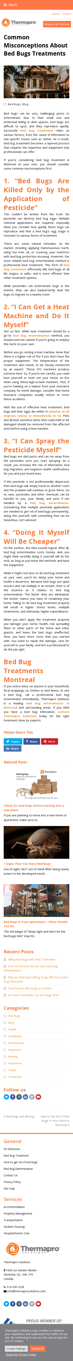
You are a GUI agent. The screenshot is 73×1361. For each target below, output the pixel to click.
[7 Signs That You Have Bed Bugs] (36, 842)
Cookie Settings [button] (16, 1348)
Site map (9, 1188)
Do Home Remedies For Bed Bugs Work (33, 995)
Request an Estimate (57, 24)
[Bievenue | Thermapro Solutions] (33, 1258)
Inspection (14, 1050)
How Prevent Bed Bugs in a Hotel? (29, 988)
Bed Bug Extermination (18, 1169)
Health (12, 1029)
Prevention (15, 1063)
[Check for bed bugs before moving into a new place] (36, 784)
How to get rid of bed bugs (21, 1162)
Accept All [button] (37, 1348)
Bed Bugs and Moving (20, 1116)
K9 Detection (12, 1149)
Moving (13, 1056)
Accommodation (14, 1207)
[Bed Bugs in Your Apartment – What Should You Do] (36, 900)
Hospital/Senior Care (17, 1233)
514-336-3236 (15, 1287)
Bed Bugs (14, 104)
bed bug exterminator (49, 503)
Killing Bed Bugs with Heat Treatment (31, 959)
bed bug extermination (31, 335)
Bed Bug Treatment (16, 1155)
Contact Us (11, 1175)
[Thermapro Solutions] (19, 22)
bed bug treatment (36, 130)
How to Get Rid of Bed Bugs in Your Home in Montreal (55, 1121)
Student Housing (14, 1226)
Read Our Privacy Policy (21, 1354)
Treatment (15, 1077)
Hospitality (14, 1036)
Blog (25, 104)
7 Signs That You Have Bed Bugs (27, 864)
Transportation (13, 1220)
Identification (16, 1043)
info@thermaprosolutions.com (26, 1291)
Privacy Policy (12, 1182)
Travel (12, 1070)
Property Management (18, 1213)
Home (56, 14)
